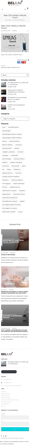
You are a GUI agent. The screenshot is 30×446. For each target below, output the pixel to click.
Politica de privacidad (5, 397)
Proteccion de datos (5, 393)
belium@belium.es (8, 382)
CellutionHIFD (7, 148)
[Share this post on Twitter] (21, 62)
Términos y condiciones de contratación (10, 399)
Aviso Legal (3, 391)
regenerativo (6, 194)
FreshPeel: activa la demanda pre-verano (16, 106)
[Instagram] (3, 436)
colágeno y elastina (8, 152)
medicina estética (17, 180)
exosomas (5, 166)
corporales (14, 155)
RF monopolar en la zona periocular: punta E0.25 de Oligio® (17, 98)
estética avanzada (16, 162)
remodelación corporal (9, 201)
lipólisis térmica (7, 173)
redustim (22, 190)
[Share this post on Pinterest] (23, 62)
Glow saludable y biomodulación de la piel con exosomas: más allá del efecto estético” (14, 330)
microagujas (6, 183)
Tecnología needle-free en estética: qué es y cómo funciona (18, 83)
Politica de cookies (5, 395)
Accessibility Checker (17, 441)
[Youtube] (5, 436)
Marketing (14, 30)
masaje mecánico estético (10, 176)
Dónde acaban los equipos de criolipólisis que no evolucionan (16, 91)
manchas (18, 173)
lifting (9, 169)
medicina (5, 180)
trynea (20, 212)
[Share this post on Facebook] (18, 62)
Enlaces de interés (5, 404)
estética (4, 162)
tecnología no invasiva (9, 208)
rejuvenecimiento (19, 194)
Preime (4, 187)
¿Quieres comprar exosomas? (8, 371)
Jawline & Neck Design (8, 254)
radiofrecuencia (15, 187)
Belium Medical (7, 145)
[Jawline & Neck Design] (15, 240)
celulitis (16, 148)
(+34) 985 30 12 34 (7, 379)
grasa (23, 166)
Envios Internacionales (6, 401)
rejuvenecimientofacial (9, 198)
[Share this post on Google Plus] (25, 62)
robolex (22, 201)
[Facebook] (1, 436)
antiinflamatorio (13, 127)
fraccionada (15, 166)
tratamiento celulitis (8, 212)
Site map (3, 406)
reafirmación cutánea (9, 190)
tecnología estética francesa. (11, 205)
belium (4, 141)
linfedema (17, 169)
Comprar (20, 152)
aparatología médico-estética (11, 138)
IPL (3, 169)
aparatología (6, 131)
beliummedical (15, 141)
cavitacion (18, 145)
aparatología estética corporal (12, 134)
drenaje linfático (19, 159)
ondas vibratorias (18, 183)
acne (3, 127)
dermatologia (6, 159)
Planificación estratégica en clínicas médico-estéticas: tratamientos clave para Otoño (14, 292)
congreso (5, 155)
